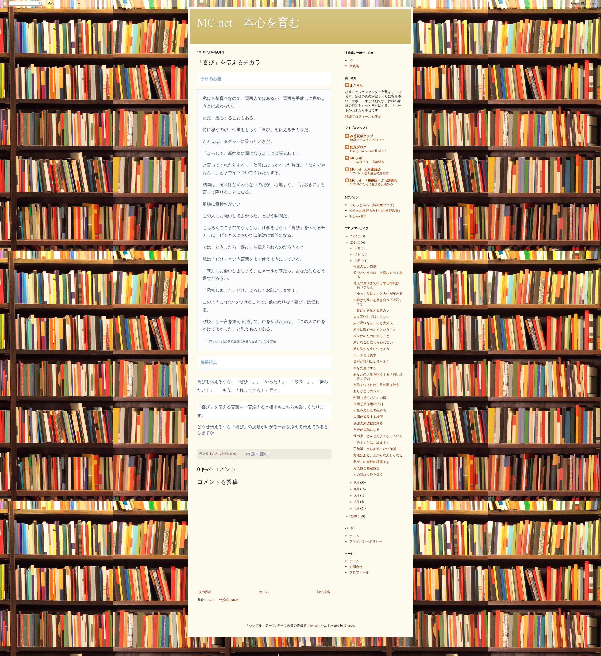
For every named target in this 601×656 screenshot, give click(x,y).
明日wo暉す (357, 216)
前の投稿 (323, 592)
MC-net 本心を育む (248, 22)
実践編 (354, 66)
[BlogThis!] (252, 454)
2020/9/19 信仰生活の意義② (369, 173)
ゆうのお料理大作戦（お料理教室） (375, 210)
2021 (354, 242)
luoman (313, 625)
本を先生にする (364, 368)
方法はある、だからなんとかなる (378, 455)
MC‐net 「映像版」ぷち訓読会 (373, 180)
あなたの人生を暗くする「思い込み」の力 (378, 376)
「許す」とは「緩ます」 (371, 442)
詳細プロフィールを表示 (363, 116)
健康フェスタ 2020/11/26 (367, 140)
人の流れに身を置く (368, 474)
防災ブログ (358, 146)
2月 (357, 501)
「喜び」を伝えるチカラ (371, 310)
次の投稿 (205, 592)
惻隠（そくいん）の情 (369, 397)
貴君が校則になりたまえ (371, 361)
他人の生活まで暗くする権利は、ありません (378, 285)
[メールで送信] (248, 454)
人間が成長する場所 (368, 416)
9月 (357, 482)
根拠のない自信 (364, 266)
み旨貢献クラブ (361, 135)
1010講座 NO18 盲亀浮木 (367, 162)
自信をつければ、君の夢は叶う (376, 384)
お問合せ (355, 566)
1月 (357, 508)
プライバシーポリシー (365, 541)
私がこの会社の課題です (371, 461)
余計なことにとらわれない (373, 342)
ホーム (264, 592)
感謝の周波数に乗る (368, 423)
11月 (358, 254)
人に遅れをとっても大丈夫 (373, 323)
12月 (358, 248)
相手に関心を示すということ (374, 329)
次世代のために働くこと (371, 336)
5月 (357, 495)
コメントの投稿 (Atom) (222, 600)
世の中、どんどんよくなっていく (378, 436)
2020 (354, 516)
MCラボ (356, 157)
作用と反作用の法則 (368, 404)
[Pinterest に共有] (265, 454)
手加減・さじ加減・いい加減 (374, 448)
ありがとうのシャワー (369, 391)
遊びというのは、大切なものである (378, 274)
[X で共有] (256, 454)
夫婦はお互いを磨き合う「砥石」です (378, 302)
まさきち (356, 85)
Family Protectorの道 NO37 (368, 151)
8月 (357, 489)
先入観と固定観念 (366, 468)
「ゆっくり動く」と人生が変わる (378, 293)
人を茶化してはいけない (371, 316)
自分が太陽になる (366, 429)
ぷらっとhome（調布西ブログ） (372, 205)
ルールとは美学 (364, 355)
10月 (358, 260)
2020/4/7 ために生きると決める (371, 184)
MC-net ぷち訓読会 (365, 169)
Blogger (349, 625)
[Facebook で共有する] (261, 454)
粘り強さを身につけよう (371, 348)
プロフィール (359, 572)
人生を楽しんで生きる (369, 410)
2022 (354, 236)
